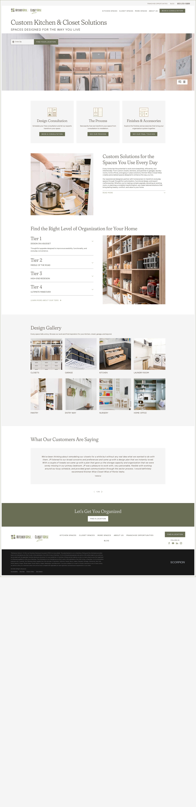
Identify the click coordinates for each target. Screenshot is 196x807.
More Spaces (104, 535)
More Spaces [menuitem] (141, 11)
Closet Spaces (87, 535)
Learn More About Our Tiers (45, 300)
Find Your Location (46, 42)
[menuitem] (14, 571)
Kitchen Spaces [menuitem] (109, 11)
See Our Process (98, 134)
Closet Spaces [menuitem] (126, 11)
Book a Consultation (172, 11)
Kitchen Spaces (68, 535)
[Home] (26, 11)
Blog (172, 4)
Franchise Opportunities (157, 4)
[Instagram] (181, 543)
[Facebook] (169, 543)
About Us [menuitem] (153, 11)
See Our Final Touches (144, 134)
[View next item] (102, 492)
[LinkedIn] (177, 543)
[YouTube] (173, 543)
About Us (119, 535)
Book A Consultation (52, 134)
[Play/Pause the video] (184, 81)
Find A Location (98, 519)
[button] (180, 81)
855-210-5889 (183, 4)
